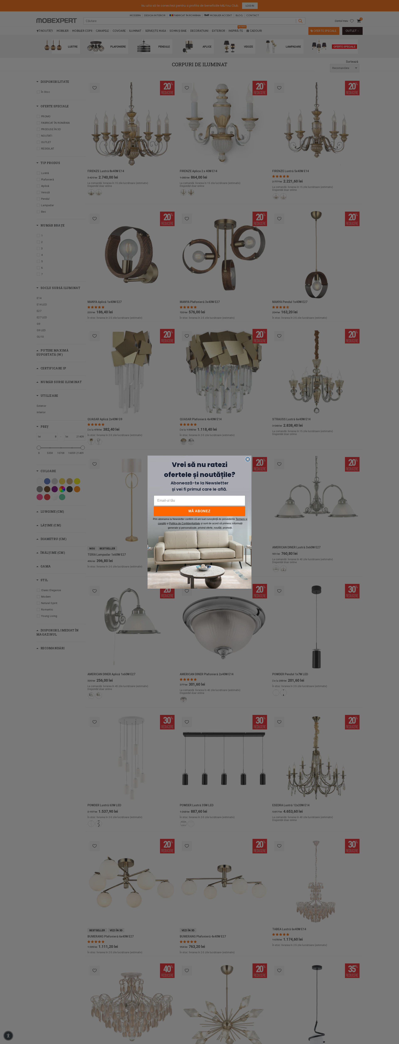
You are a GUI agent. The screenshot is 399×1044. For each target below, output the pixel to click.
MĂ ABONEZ (199, 511)
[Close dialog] (248, 459)
